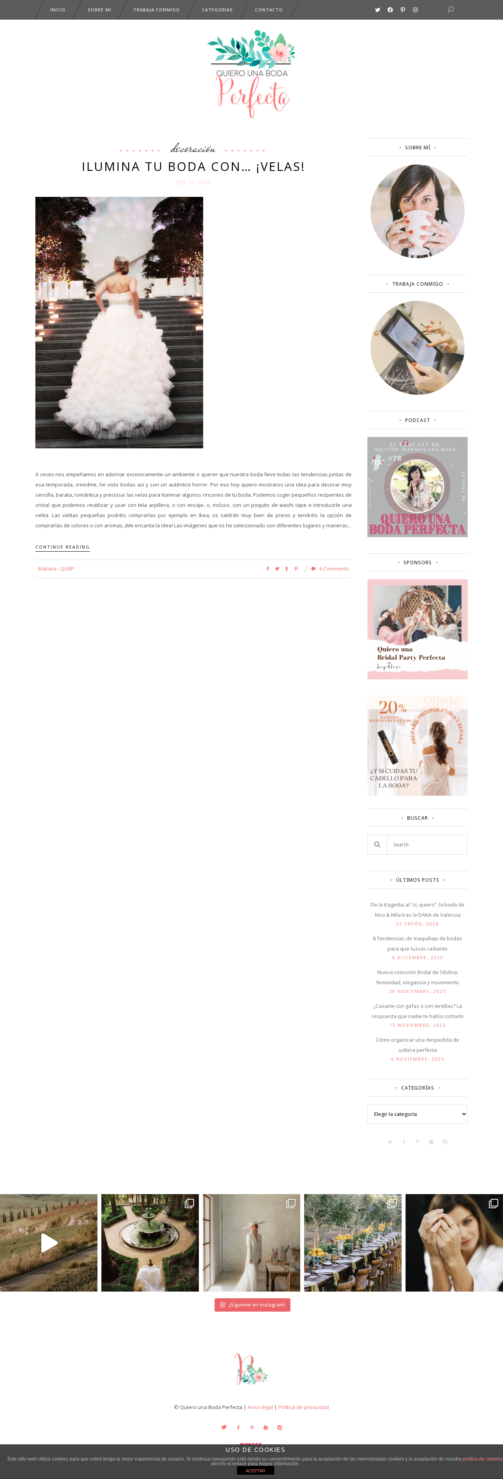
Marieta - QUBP (56, 568)
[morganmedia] (251, 1386)
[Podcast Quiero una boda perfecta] (417, 535)
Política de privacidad (303, 1407)
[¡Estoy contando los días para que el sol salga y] (353, 1243)
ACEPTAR (255, 1470)
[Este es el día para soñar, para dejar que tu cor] (150, 1243)
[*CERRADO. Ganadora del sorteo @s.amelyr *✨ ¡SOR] (454, 1243)
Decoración (193, 147)
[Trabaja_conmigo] (417, 392)
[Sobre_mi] (417, 256)
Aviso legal (260, 1407)
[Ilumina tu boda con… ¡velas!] (119, 321)
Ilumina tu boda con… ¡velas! (193, 166)
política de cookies (482, 1459)
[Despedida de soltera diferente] (417, 677)
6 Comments (333, 568)
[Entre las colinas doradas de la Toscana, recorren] (48, 1243)
